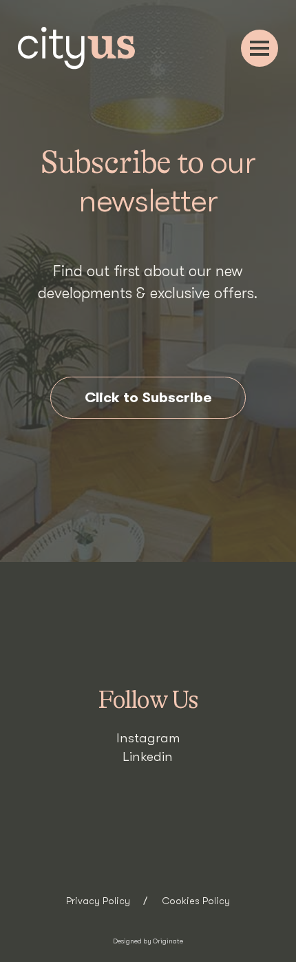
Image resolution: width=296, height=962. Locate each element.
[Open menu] (259, 48)
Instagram (148, 738)
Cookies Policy (196, 901)
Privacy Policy (98, 901)
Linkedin (148, 757)
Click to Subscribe (148, 397)
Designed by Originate (148, 941)
